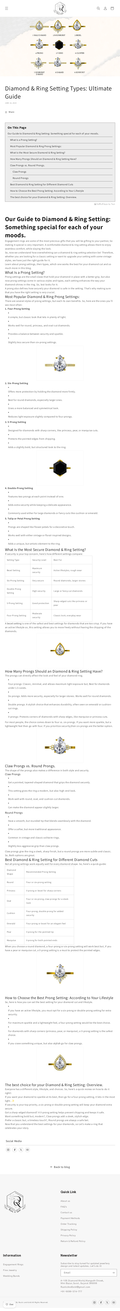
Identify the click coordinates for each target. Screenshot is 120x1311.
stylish (57, 1043)
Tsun (113, 204)
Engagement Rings (13, 1265)
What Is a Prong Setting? (23, 140)
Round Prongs (21, 178)
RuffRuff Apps (102, 204)
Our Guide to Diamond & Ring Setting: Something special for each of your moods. (53, 133)
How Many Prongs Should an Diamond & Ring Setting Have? (43, 159)
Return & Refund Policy (73, 1241)
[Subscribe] (113, 1272)
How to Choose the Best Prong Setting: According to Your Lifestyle (47, 190)
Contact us (66, 1213)
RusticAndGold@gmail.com (75, 1287)
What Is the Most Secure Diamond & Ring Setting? (37, 152)
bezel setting (14, 623)
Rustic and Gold (25, 1302)
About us (65, 1201)
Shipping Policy (69, 1230)
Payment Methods (70, 1218)
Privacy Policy (68, 1235)
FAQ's (64, 1207)
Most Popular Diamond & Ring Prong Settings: (36, 146)
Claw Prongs (20, 171)
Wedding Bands (11, 1276)
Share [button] (11, 111)
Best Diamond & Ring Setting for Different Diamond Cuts (41, 184)
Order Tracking (68, 1224)
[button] (6, 8)
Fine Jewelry (10, 1270)
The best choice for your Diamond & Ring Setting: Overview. (43, 197)
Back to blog (62, 1167)
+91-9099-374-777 (71, 1292)
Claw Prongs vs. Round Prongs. (27, 165)
